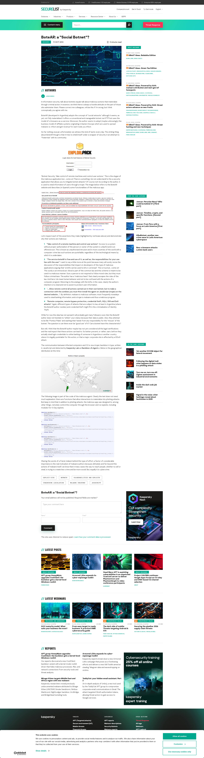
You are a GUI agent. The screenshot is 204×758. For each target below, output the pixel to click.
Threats (76, 716)
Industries (57, 16)
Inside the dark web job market (146, 386)
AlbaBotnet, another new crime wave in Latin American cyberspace (149, 237)
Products (70, 16)
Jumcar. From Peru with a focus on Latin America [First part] (149, 226)
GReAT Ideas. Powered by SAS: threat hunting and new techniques (144, 126)
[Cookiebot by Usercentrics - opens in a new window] (20, 753)
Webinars (139, 726)
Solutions (44, 16)
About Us (112, 16)
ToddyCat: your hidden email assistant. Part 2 (102, 679)
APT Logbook (141, 729)
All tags (139, 723)
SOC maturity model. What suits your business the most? (54, 627)
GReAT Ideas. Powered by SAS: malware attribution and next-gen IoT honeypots (142, 87)
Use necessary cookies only (179, 752)
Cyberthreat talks (84, 621)
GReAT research (48, 572)
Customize (178, 744)
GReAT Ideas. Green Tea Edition (143, 68)
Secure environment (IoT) (82, 723)
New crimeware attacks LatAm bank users (146, 248)
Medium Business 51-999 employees (127, 2)
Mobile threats (78, 726)
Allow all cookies (180, 736)
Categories (108, 716)
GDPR (123, 16)
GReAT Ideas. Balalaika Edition (142, 55)
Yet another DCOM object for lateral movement (149, 352)
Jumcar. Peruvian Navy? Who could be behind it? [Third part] (149, 203)
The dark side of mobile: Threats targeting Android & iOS (115, 628)
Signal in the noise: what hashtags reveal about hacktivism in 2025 (147, 397)
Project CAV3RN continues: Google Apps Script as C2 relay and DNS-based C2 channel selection (148, 578)
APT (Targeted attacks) (82, 720)
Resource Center (97, 16)
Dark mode (149, 9)
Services (82, 16)
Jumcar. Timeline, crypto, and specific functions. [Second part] (149, 215)
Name (43, 515)
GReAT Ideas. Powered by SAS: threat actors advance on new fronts (144, 106)
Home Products (80, 2)
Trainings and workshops (55, 621)
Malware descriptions (112, 723)
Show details (41, 751)
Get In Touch (136, 9)
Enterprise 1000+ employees (152, 2)
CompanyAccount (123, 9)
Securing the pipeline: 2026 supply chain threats (146, 627)
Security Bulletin (111, 726)
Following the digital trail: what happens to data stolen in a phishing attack (149, 363)
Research (46, 42)
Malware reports (110, 729)
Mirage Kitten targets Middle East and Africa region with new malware (58, 679)
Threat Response (142, 720)
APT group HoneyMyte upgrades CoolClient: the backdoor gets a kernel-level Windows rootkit (53, 578)
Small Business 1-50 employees (100, 2)
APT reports (109, 720)
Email (85, 515)
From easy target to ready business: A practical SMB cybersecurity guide (84, 628)
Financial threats (79, 729)
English (158, 9)
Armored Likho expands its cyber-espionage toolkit (84, 576)
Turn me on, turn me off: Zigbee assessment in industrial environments (146, 374)
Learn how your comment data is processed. (92, 537)
